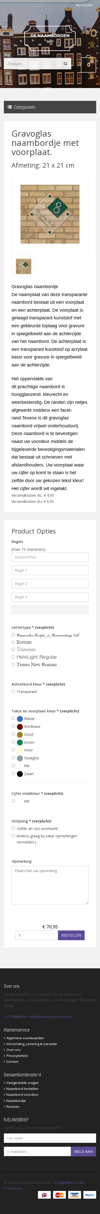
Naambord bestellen (22, 1088)
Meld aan (83, 1151)
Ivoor (28, 749)
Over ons (13, 1049)
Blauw (28, 718)
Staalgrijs (31, 757)
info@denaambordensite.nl (50, 1016)
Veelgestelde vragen (22, 1082)
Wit (26, 765)
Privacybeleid (16, 1055)
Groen (28, 742)
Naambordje (16, 1100)
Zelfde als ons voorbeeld (37, 828)
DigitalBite (66, 1182)
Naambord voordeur (22, 1094)
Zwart (28, 773)
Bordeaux (31, 726)
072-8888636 (15, 1016)
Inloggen (84, 5)
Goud (28, 734)
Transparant (27, 691)
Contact (12, 1061)
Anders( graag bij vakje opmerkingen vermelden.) (47, 838)
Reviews (12, 1106)
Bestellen (71, 935)
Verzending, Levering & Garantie (31, 1044)
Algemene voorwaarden (25, 1038)
